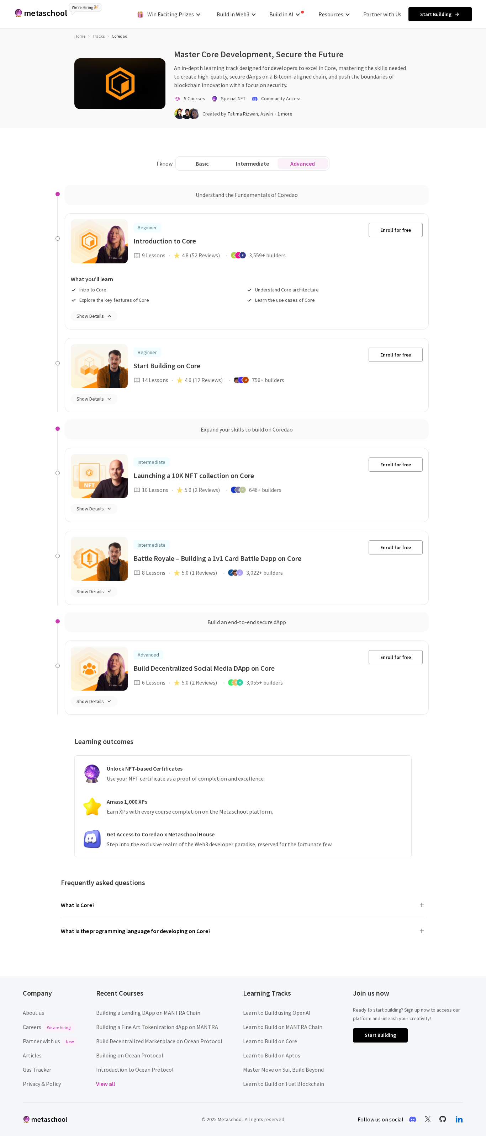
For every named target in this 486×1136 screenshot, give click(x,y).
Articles (32, 1055)
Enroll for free (395, 230)
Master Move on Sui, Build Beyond (283, 1069)
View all (105, 1083)
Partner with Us (382, 14)
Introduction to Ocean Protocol (135, 1069)
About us (33, 1012)
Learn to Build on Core (270, 1041)
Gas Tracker (37, 1069)
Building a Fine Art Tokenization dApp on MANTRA (157, 1026)
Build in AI (281, 14)
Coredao (119, 36)
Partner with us (48, 1041)
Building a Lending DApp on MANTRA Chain (148, 1012)
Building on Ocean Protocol (129, 1055)
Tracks (99, 36)
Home (79, 36)
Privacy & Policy (42, 1083)
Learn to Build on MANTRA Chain (282, 1026)
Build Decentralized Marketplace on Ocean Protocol (159, 1041)
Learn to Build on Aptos (271, 1055)
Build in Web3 (233, 14)
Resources (330, 14)
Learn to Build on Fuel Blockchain (283, 1083)
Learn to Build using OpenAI (277, 1012)
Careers (47, 1026)
